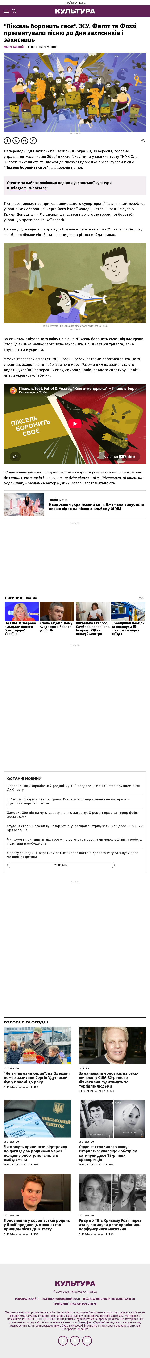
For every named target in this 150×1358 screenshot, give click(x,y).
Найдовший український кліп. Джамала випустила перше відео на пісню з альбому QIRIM (96, 506)
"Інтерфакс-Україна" (91, 1322)
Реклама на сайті (26, 1298)
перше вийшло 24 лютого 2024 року (110, 229)
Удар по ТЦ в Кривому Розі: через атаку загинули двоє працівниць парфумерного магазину (110, 1224)
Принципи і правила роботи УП (75, 1303)
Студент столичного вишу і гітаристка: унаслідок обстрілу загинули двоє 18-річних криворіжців (74, 828)
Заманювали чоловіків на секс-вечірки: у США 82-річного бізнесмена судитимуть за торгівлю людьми (108, 1080)
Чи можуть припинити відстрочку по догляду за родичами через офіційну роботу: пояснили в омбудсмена (74, 841)
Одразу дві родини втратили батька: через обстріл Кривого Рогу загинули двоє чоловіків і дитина (72, 855)
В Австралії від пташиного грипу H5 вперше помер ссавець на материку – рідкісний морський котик (68, 801)
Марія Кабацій (14, 47)
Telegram (18, 188)
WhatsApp (38, 188)
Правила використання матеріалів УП (109, 1298)
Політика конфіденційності (60, 1298)
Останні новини (24, 778)
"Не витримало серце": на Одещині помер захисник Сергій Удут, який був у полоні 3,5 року (37, 1077)
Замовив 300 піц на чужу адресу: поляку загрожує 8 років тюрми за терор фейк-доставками (73, 815)
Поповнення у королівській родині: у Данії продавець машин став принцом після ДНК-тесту (74, 788)
